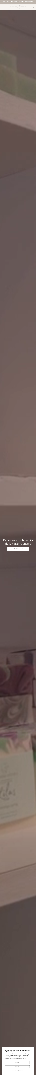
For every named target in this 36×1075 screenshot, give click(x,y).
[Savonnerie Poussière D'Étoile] (18, 7)
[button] (3, 7)
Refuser (17, 1066)
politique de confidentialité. (19, 1058)
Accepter (17, 1062)
